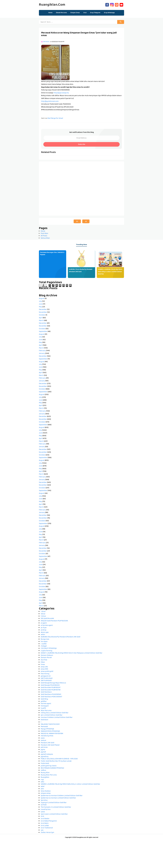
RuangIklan (45, 777)
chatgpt (44, 646)
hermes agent (46, 703)
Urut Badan (45, 818)
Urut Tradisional (47, 827)
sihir (42, 788)
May (40, 306)
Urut (42, 816)
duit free (44, 660)
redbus (43, 770)
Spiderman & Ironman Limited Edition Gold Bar (58, 798)
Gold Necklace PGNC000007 (51, 696)
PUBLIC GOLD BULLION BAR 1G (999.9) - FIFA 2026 (59, 758)
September (43, 331)
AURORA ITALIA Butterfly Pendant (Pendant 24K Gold (80, 270)
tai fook (44, 804)
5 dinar (43, 616)
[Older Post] (85, 221)
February (42, 350)
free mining (45, 673)
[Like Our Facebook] (107, 4)
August (41, 298)
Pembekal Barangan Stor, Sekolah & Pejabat (52, 253)
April (40, 317)
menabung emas (47, 735)
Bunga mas (45, 639)
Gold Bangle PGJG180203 (50, 685)
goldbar (44, 701)
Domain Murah (46, 657)
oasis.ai (43, 740)
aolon (43, 634)
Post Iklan (44, 233)
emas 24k (44, 667)
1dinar (43, 614)
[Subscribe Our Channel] (121, 4)
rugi (42, 779)
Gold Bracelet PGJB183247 (50, 687)
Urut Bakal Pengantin (49, 821)
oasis (43, 738)
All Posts (44, 235)
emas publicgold (47, 671)
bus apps (44, 641)
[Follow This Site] (117, 4)
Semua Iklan (45, 238)
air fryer (44, 627)
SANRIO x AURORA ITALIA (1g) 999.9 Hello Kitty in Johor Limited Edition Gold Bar (110, 271)
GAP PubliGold (46, 680)
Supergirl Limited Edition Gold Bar (54, 802)
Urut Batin (45, 823)
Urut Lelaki (45, 825)
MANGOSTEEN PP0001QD (50, 731)
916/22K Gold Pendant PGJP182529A (54, 620)
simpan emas (46, 793)
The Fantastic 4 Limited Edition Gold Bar (56, 807)
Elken (43, 662)
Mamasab (44, 726)
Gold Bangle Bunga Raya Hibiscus (53, 683)
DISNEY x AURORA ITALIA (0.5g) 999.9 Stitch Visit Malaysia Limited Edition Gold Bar (71, 653)
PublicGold (45, 763)
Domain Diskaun (47, 655)
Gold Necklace (46, 692)
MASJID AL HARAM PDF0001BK (52, 733)
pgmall (43, 752)
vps (42, 830)
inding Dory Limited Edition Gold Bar (54, 712)
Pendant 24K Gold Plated (50, 745)
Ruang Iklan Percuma (49, 775)
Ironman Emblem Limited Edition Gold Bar (57, 717)
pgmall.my (44, 756)
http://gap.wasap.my (61, 92)
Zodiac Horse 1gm (47, 832)
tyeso (43, 811)
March (41, 320)
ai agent (44, 623)
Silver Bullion (46, 791)
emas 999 (44, 669)
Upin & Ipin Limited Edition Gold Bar (54, 814)
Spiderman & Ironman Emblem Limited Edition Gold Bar (61, 795)
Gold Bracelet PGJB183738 (50, 690)
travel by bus (45, 809)
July (40, 301)
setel (42, 786)
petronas (44, 747)
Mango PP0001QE (47, 729)
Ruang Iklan (45, 772)
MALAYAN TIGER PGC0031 (50, 724)
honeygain (45, 706)
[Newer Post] (77, 221)
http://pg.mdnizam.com (50, 101)
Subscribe (81, 144)
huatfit (43, 708)
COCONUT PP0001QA (49, 648)
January (42, 353)
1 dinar (43, 611)
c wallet (44, 643)
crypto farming (46, 650)
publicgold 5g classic (49, 765)
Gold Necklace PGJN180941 (51, 694)
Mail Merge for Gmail (55, 118)
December (43, 309)
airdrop (43, 630)
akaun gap (45, 632)
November (43, 312)
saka (42, 781)
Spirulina (44, 800)
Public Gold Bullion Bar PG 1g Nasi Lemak (56, 761)
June (40, 304)
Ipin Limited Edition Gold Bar (51, 715)
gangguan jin (46, 676)
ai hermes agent (47, 625)
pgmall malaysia (47, 754)
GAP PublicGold (46, 678)
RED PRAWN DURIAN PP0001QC (52, 768)
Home (50, 12)
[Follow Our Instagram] (112, 4)
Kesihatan (44, 719)
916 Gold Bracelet (47, 618)
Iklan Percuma (46, 710)
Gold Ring (44, 699)
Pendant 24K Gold (47, 742)
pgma (43, 749)
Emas (43, 664)
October (42, 315)
